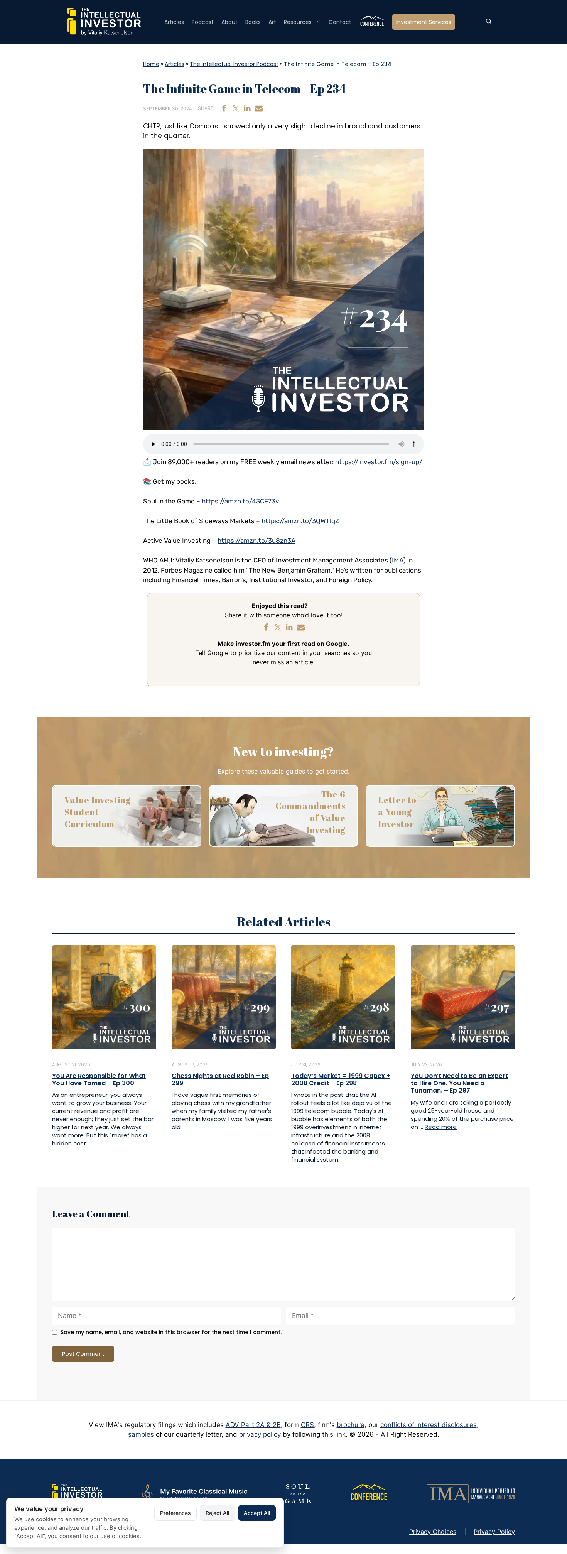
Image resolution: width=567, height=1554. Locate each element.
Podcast (203, 22)
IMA (397, 560)
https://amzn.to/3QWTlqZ (300, 521)
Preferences (175, 1513)
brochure (350, 1425)
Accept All (257, 1513)
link (340, 1434)
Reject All (217, 1513)
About (229, 22)
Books (253, 22)
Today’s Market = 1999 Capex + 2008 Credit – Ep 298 (340, 1079)
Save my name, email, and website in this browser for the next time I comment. (171, 1332)
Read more (441, 1127)
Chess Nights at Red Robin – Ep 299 (220, 1079)
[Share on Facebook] (224, 108)
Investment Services (423, 22)
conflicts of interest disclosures (428, 1425)
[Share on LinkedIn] (247, 108)
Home (151, 64)
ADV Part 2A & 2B (253, 1425)
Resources (298, 22)
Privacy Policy (494, 1531)
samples (141, 1434)
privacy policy (260, 1434)
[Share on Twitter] (235, 108)
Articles (174, 22)
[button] (489, 22)
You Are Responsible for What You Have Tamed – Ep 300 (99, 1079)
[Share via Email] (259, 108)
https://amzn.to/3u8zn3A (256, 540)
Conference (372, 22)
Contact (340, 22)
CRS (307, 1425)
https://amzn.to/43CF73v (240, 501)
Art (272, 22)
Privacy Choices (432, 1531)
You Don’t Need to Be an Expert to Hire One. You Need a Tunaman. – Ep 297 (459, 1083)
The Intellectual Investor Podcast (234, 64)
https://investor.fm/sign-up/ (378, 462)
